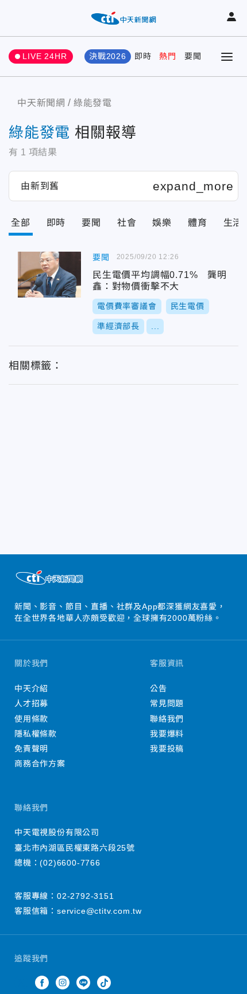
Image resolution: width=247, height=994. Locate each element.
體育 (197, 223)
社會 (127, 223)
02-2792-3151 (85, 896)
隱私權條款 (35, 733)
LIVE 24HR (44, 56)
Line (83, 982)
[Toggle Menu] (226, 56)
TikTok (104, 982)
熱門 (167, 56)
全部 (20, 223)
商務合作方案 (39, 763)
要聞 (193, 56)
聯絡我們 (167, 718)
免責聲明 (31, 748)
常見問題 (167, 703)
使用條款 (31, 718)
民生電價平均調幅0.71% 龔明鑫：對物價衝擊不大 (49, 275)
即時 (143, 56)
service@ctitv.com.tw (99, 910)
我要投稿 (167, 748)
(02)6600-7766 (70, 862)
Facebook (42, 982)
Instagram (63, 982)
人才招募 (31, 703)
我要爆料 (167, 733)
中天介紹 (31, 688)
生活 (233, 223)
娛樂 (162, 223)
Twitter (21, 982)
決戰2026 (107, 56)
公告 (158, 688)
